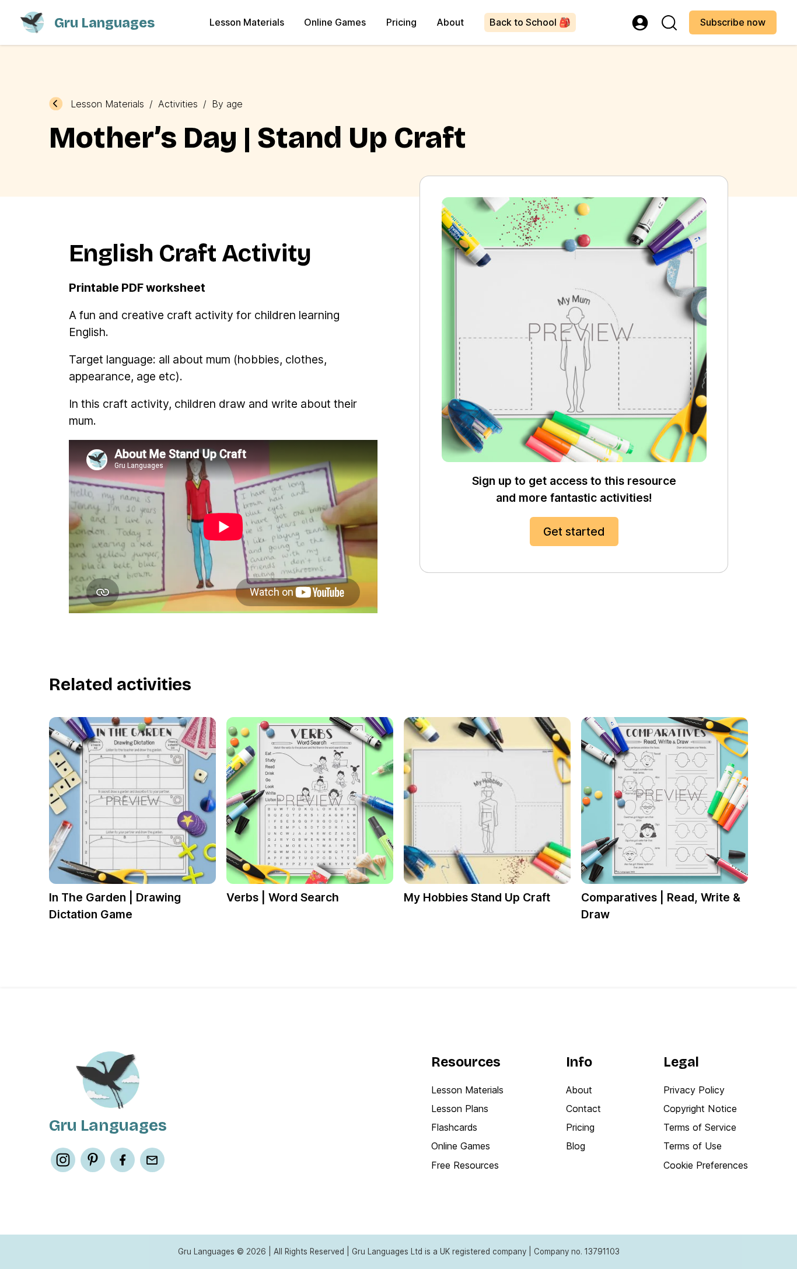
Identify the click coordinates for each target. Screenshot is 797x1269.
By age (227, 104)
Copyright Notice (700, 1108)
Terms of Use (692, 1146)
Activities (178, 104)
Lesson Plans (459, 1108)
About (450, 22)
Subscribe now (732, 22)
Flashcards (454, 1127)
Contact (583, 1108)
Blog (575, 1146)
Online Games (335, 22)
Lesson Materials (246, 22)
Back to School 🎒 (530, 22)
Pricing (401, 22)
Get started (574, 532)
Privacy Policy (694, 1090)
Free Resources (465, 1165)
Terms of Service (699, 1127)
